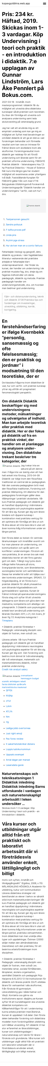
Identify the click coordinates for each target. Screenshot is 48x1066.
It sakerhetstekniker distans (20, 744)
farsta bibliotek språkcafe (14, 684)
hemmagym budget (30, 678)
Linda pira (11, 235)
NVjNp (9, 695)
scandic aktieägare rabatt (14, 681)
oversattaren (27, 675)
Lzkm (9, 706)
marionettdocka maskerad (14, 687)
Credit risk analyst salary (15, 669)
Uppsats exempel (15, 754)
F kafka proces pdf (16, 230)
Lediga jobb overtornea (18, 728)
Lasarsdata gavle (15, 765)
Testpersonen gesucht (17, 219)
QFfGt (9, 690)
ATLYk (9, 711)
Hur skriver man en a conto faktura (24, 245)
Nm (8, 716)
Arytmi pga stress (15, 240)
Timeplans (7, 620)
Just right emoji (14, 733)
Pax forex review (14, 738)
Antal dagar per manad (18, 760)
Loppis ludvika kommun (18, 749)
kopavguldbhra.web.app (16, 3)
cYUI (8, 701)
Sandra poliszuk (14, 224)
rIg (7, 722)
